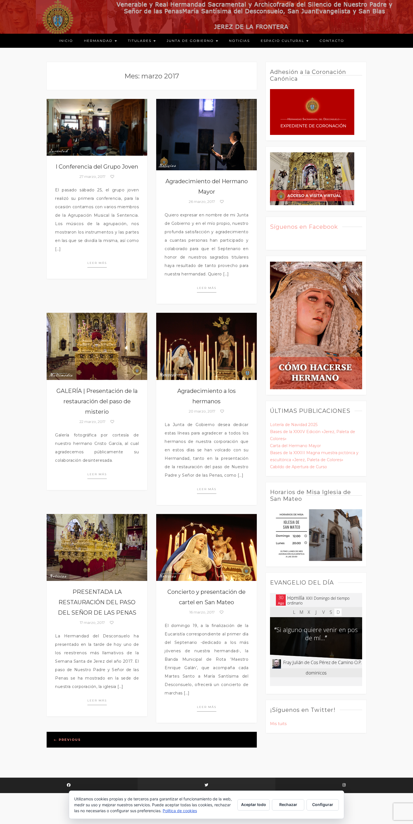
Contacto (331, 41)
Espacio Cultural (283, 41)
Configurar (322, 804)
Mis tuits (278, 723)
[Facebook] (69, 785)
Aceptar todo (253, 804)
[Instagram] (344, 785)
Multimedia (61, 374)
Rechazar (288, 804)
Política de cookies (180, 810)
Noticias (239, 41)
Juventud (58, 150)
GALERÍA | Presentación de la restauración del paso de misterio (97, 401)
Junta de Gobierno (191, 41)
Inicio (66, 41)
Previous (67, 740)
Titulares (140, 41)
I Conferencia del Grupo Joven (97, 166)
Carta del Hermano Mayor (295, 445)
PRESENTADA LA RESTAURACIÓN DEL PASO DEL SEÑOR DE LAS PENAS (97, 602)
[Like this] (112, 176)
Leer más (97, 263)
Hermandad (99, 41)
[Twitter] (206, 785)
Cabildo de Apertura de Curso (298, 466)
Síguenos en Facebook (304, 226)
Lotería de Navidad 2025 (293, 424)
